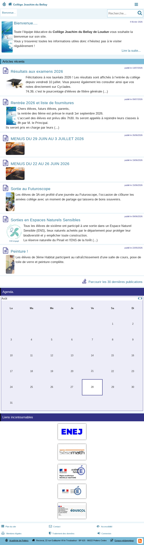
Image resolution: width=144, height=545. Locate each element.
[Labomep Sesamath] (72, 460)
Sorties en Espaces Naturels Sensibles (45, 220)
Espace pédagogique (124, 540)
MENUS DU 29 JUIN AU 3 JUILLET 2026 (47, 139)
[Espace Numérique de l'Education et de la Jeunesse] (72, 440)
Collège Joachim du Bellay (27, 4)
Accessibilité (104, 526)
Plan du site (8, 526)
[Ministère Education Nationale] (72, 499)
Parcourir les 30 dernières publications (115, 281)
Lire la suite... (131, 50)
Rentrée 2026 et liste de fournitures (42, 103)
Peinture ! (19, 251)
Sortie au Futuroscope (30, 188)
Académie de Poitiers (18, 540)
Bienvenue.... (26, 23)
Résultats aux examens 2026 (37, 71)
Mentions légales (11, 533)
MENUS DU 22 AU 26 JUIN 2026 (40, 163)
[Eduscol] (72, 519)
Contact (54, 526)
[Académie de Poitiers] (72, 480)
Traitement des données (61, 533)
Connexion (104, 533)
